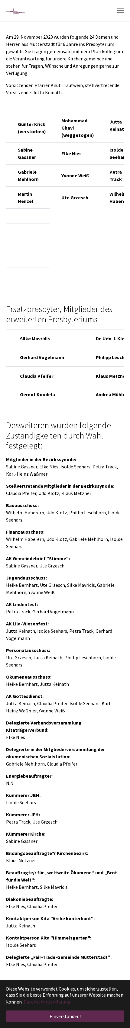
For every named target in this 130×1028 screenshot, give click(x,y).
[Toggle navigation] (120, 10)
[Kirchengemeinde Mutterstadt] (15, 10)
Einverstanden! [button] (65, 1016)
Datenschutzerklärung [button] (47, 1002)
